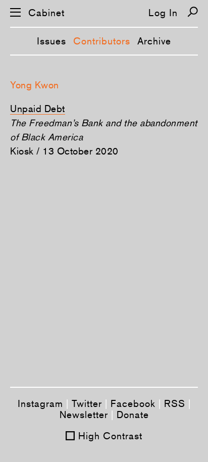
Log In (163, 12)
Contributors (101, 40)
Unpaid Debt (37, 108)
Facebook (133, 403)
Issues (51, 40)
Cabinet (46, 13)
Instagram (40, 403)
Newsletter (84, 414)
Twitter (87, 403)
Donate (133, 414)
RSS (174, 403)
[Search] (192, 12)
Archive (154, 40)
